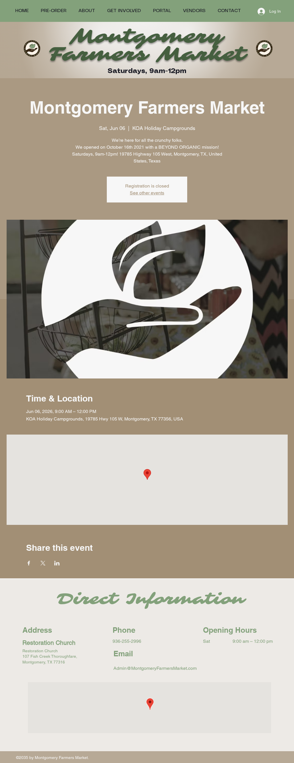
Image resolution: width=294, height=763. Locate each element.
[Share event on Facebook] (29, 563)
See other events (147, 193)
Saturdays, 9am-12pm (147, 71)
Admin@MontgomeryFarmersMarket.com (155, 668)
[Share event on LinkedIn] (57, 563)
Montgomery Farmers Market (147, 45)
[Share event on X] (43, 563)
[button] (162, 11)
